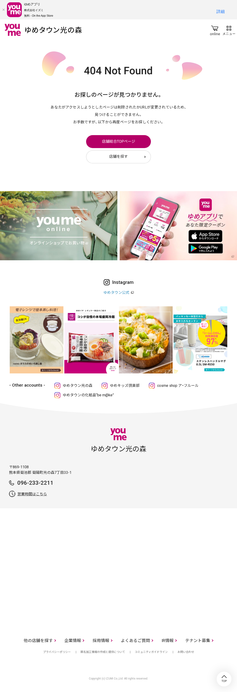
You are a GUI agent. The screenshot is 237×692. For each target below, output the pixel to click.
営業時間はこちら (32, 494)
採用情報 (101, 640)
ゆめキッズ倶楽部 (125, 385)
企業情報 (72, 640)
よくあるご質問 (135, 640)
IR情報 (168, 640)
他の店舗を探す (38, 640)
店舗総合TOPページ (118, 141)
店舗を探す (118, 156)
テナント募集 (197, 640)
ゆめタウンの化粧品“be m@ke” (88, 395)
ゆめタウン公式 (116, 292)
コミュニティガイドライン (151, 652)
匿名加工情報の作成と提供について (103, 652)
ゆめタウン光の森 (77, 385)
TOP (224, 679)
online (215, 29)
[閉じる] (3, 9)
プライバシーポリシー (57, 652)
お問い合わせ (186, 652)
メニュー (229, 29)
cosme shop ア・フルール (178, 385)
